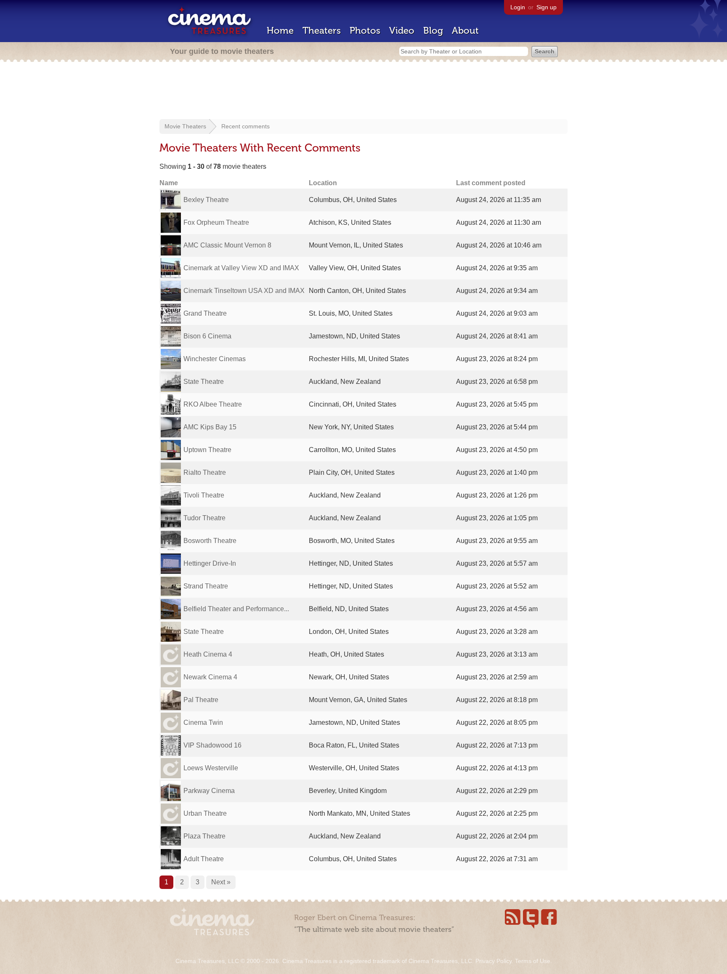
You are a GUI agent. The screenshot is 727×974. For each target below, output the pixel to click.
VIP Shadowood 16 (212, 745)
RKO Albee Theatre (212, 404)
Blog (433, 30)
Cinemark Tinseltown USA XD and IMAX (244, 290)
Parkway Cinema (209, 790)
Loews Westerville (210, 768)
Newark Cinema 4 (210, 677)
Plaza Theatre (204, 836)
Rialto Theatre (204, 472)
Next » (221, 882)
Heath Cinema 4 (207, 654)
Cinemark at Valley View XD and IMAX (241, 267)
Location (323, 182)
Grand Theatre (205, 313)
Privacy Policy (493, 961)
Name (168, 182)
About (465, 30)
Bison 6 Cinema (207, 336)
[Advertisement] (363, 91)
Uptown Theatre (207, 449)
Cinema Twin (203, 722)
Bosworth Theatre (209, 540)
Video (401, 30)
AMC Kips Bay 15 (209, 427)
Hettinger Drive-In (209, 563)
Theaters (321, 30)
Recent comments (245, 126)
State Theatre (203, 381)
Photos (365, 30)
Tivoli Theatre (203, 495)
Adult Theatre (203, 858)
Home (280, 30)
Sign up (546, 7)
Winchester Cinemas (214, 358)
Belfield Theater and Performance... (236, 608)
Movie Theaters (185, 126)
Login (517, 7)
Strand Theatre (205, 586)
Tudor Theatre (204, 518)
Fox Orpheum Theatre (216, 222)
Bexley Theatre (206, 199)
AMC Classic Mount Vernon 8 (227, 245)
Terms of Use (532, 961)
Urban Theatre (205, 813)
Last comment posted (490, 182)
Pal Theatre (200, 699)
